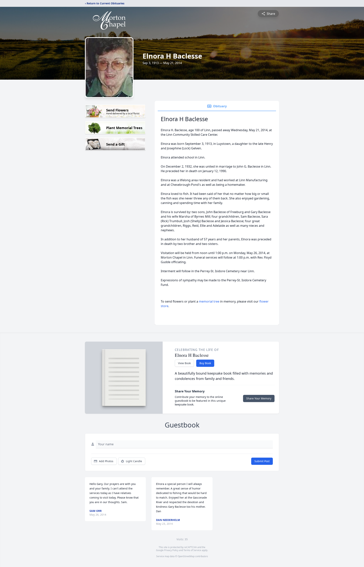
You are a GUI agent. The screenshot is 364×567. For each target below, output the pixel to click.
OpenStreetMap (186, 556)
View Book (184, 363)
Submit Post (262, 461)
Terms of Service (192, 550)
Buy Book (205, 363)
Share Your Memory (258, 398)
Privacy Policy (171, 550)
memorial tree (209, 301)
